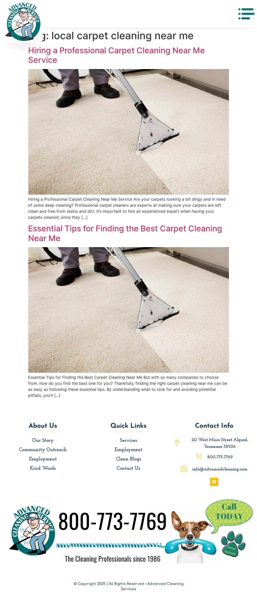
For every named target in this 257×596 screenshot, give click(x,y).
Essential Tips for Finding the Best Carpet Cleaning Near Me (125, 233)
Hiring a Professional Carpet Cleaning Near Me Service (116, 55)
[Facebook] (214, 482)
